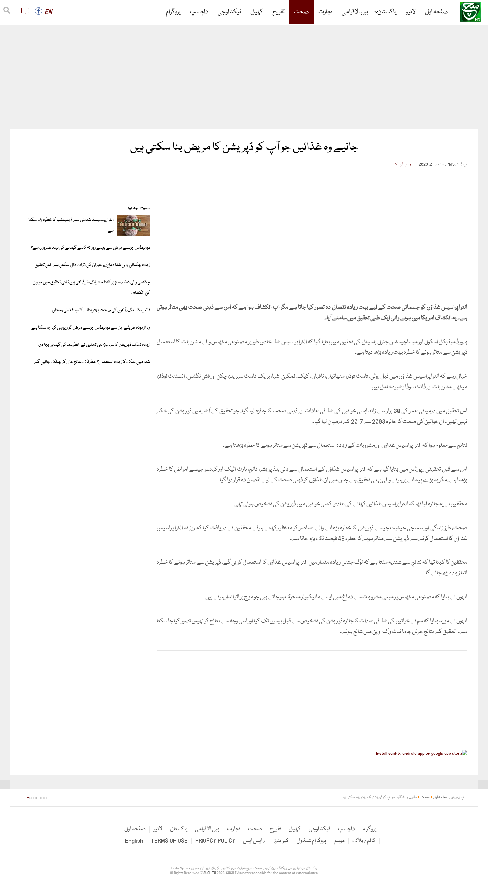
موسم (339, 841)
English (134, 841)
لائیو (411, 12)
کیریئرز (281, 841)
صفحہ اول (436, 12)
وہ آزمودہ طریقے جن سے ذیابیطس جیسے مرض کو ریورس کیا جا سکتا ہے (90, 327)
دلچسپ (199, 12)
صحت (301, 12)
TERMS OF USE (169, 841)
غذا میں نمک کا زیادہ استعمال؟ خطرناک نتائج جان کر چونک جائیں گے (92, 362)
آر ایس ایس (254, 841)
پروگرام (173, 12)
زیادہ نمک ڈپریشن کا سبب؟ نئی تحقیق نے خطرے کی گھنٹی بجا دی (94, 344)
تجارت (325, 12)
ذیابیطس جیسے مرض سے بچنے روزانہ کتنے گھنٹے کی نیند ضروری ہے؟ (90, 247)
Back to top (38, 798)
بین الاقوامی (355, 12)
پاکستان (387, 12)
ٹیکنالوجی (229, 12)
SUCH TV (210, 873)
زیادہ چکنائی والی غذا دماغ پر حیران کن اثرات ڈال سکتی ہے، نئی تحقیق (92, 265)
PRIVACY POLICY (215, 841)
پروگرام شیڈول (311, 841)
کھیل (256, 12)
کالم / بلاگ (364, 841)
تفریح (278, 12)
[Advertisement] (244, 79)
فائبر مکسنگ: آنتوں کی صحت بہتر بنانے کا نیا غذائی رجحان (101, 310)
